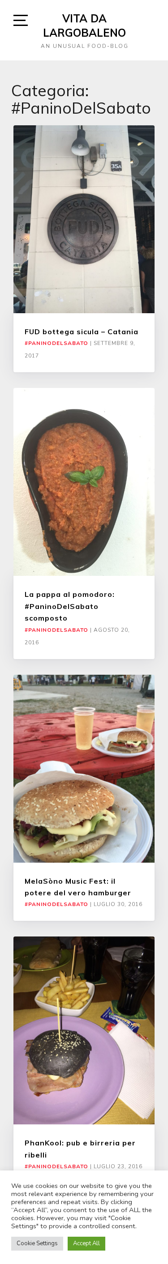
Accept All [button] (86, 1243)
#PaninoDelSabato (56, 343)
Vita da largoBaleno (84, 25)
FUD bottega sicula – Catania (81, 331)
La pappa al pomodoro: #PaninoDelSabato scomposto (70, 606)
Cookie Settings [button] (37, 1243)
